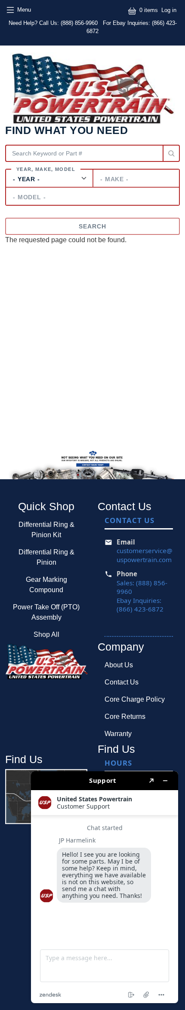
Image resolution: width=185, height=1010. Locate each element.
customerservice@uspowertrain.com (145, 555)
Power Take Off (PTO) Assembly (46, 612)
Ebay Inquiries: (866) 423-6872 (140, 605)
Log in (168, 10)
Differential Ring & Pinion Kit (46, 529)
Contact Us (122, 682)
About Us (119, 665)
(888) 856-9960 (80, 23)
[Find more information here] (104, 887)
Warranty (118, 733)
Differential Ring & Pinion (46, 557)
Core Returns (125, 716)
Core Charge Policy (135, 699)
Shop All (46, 634)
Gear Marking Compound (46, 584)
